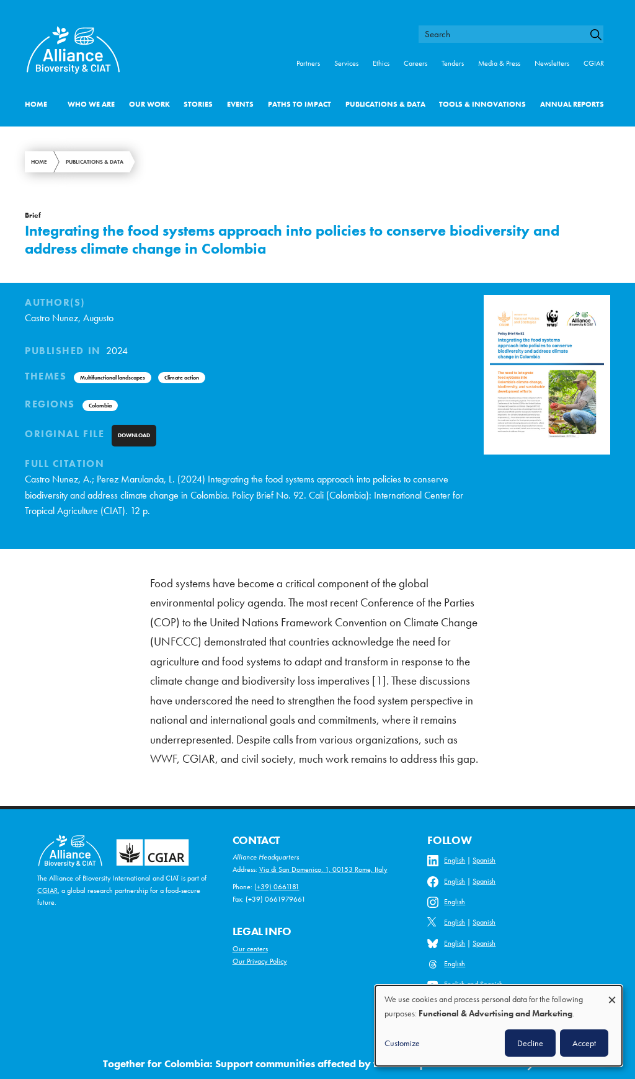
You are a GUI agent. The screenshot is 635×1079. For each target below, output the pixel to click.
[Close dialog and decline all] (612, 993)
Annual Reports (572, 104)
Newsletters (552, 63)
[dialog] (499, 1026)
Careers (415, 63)
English (454, 860)
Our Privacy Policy (260, 961)
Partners (308, 63)
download (134, 435)
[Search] (600, 34)
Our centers (250, 949)
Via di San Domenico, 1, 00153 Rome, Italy (323, 869)
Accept (584, 1043)
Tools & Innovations (482, 104)
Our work (149, 104)
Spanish (484, 860)
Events (240, 104)
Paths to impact (299, 104)
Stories (198, 104)
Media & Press (499, 63)
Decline (530, 1043)
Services (346, 63)
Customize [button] (402, 1043)
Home (36, 104)
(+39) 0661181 (277, 887)
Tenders (453, 63)
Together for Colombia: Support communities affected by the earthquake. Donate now (306, 1063)
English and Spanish (473, 984)
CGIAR (594, 63)
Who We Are (91, 104)
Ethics (381, 63)
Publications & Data (385, 104)
